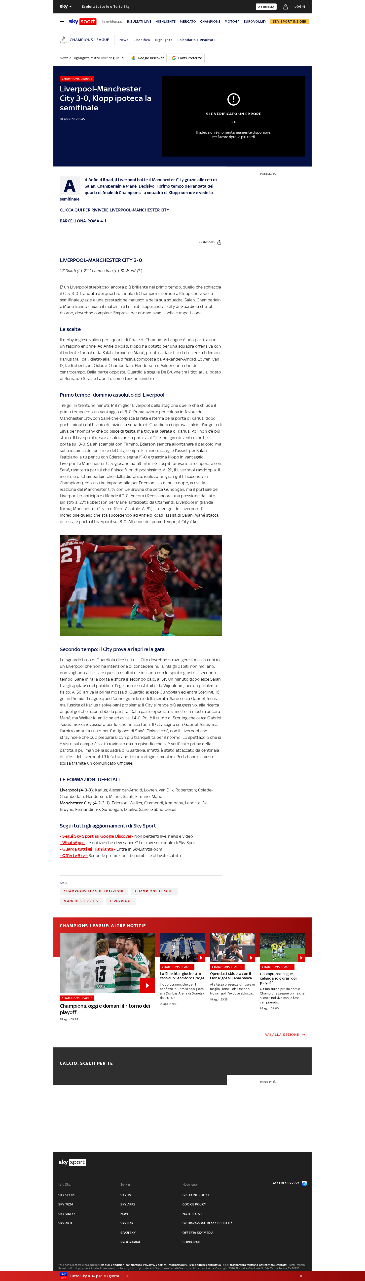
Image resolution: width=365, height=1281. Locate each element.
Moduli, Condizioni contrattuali (121, 1265)
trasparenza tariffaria (244, 1265)
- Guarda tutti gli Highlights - (87, 849)
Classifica (142, 40)
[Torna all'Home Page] (83, 21)
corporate (191, 1242)
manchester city (81, 901)
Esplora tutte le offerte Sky (106, 6)
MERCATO (188, 21)
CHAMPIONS (210, 21)
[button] (175, 1276)
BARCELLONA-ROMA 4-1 (83, 220)
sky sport (67, 1195)
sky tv (125, 1195)
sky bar (126, 1223)
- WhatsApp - (72, 842)
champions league (154, 891)
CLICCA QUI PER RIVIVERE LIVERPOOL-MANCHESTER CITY (114, 209)
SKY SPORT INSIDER (289, 21)
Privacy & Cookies (155, 1265)
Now (124, 1214)
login (299, 6)
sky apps (128, 1204)
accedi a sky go (286, 1183)
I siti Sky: (64, 1184)
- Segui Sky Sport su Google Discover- (96, 836)
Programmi (130, 1242)
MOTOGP (232, 21)
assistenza (266, 1265)
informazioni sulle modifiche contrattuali (195, 1265)
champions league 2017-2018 (94, 891)
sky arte (65, 1223)
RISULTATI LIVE (139, 21)
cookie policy (194, 1204)
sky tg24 (65, 1204)
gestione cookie (196, 1195)
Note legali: (190, 1184)
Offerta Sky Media (197, 1233)
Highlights (164, 40)
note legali (192, 1214)
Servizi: (125, 1184)
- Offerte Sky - (74, 855)
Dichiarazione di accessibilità (207, 1223)
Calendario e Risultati (196, 40)
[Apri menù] (62, 21)
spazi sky (128, 1233)
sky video (66, 1214)
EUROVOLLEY (255, 21)
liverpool (121, 901)
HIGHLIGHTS (165, 21)
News (124, 40)
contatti (282, 1265)
